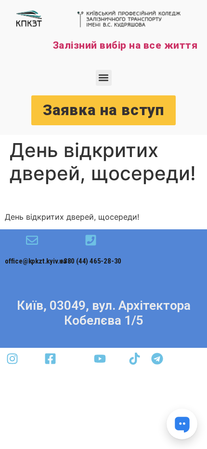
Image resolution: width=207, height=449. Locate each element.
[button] (104, 78)
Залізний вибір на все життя (125, 45)
